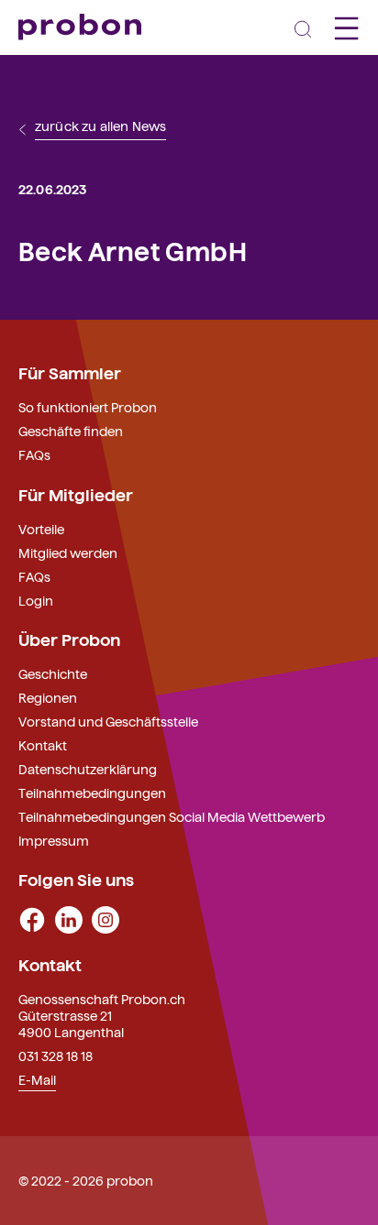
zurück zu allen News (100, 126)
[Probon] (79, 27)
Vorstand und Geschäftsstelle (108, 721)
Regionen (47, 697)
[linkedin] (69, 918)
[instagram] (105, 918)
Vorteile (41, 528)
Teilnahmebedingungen (92, 792)
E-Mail (37, 1079)
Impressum (53, 840)
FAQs (34, 454)
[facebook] (32, 918)
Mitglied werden (67, 552)
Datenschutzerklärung (87, 768)
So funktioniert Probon (87, 407)
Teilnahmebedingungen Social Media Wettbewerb (171, 816)
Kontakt (42, 745)
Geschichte (52, 673)
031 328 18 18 (55, 1055)
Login (35, 600)
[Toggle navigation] (303, 27)
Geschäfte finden (70, 430)
